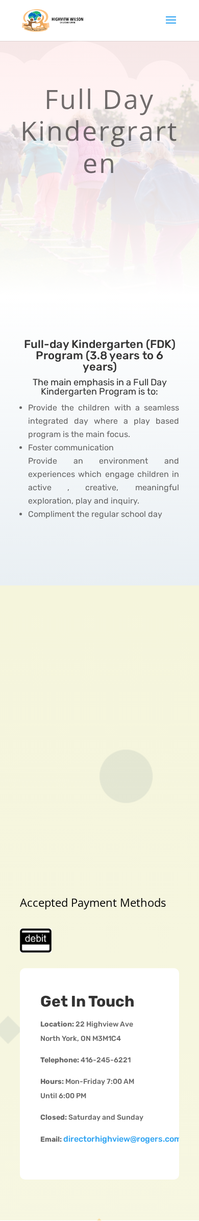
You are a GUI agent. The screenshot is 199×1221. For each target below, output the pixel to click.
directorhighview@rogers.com (122, 1139)
